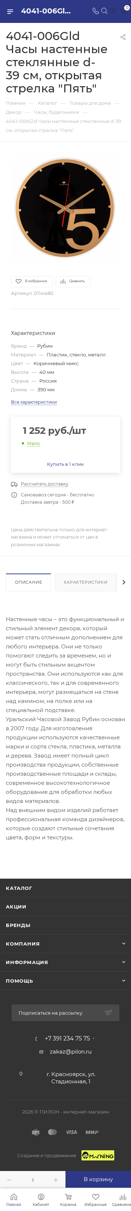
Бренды (18, 925)
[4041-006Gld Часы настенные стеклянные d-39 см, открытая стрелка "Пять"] (65, 208)
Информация (27, 962)
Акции (16, 907)
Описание (28, 582)
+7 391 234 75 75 (67, 1039)
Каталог (19, 888)
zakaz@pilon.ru (71, 1051)
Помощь (19, 981)
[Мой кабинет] (113, 11)
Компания (23, 944)
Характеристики (85, 582)
